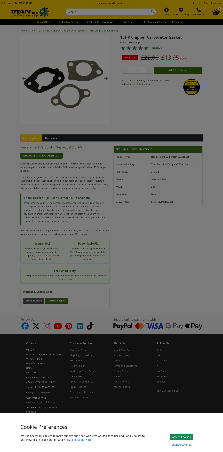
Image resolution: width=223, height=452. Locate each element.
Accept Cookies (181, 437)
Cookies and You (80, 440)
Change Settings (181, 444)
